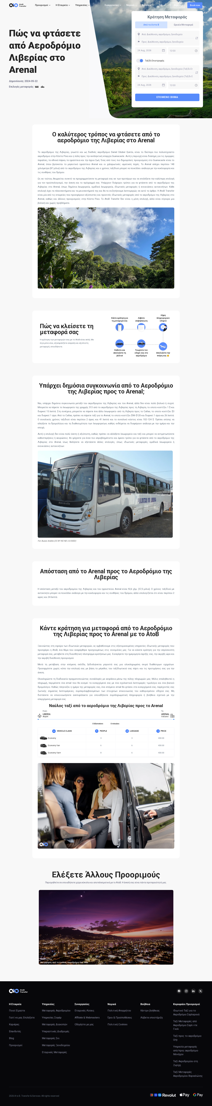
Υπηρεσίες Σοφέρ (51, 1017)
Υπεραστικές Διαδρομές (55, 1031)
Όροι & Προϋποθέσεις (120, 1017)
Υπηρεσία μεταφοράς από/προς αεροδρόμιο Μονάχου (185, 1050)
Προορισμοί (15, 1045)
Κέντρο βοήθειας (150, 1010)
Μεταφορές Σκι (50, 1038)
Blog (11, 1038)
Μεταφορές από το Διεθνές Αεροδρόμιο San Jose (64, 962)
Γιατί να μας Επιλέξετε (22, 1017)
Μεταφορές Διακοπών (54, 1024)
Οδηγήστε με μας (84, 1024)
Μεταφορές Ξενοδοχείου (56, 1045)
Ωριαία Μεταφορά (183, 24)
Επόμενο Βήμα (167, 97)
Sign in (177, 5)
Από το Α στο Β (151, 24)
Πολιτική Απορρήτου (119, 1010)
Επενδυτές (15, 1031)
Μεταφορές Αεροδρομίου (56, 1010)
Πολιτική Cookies (117, 1024)
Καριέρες (14, 1024)
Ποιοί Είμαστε (17, 1010)
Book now (195, 5)
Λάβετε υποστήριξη (151, 1017)
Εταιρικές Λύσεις (84, 1010)
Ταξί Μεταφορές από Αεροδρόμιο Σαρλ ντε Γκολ (185, 1025)
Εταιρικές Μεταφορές (54, 1052)
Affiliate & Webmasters (87, 1017)
